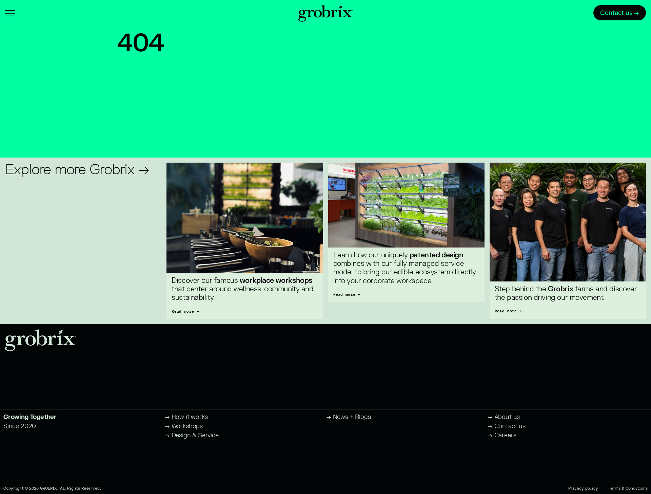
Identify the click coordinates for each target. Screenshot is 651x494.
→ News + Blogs (348, 417)
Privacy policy (583, 488)
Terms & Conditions (628, 488)
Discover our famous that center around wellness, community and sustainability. (243, 289)
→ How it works (186, 417)
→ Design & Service (192, 435)
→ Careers (502, 435)
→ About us (504, 417)
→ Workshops (184, 426)
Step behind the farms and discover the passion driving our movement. (567, 293)
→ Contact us (507, 426)
